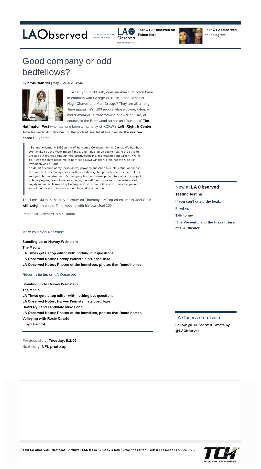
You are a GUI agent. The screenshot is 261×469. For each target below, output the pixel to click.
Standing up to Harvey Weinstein (50, 242)
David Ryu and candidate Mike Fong (52, 307)
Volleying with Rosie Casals (45, 318)
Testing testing (188, 194)
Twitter (153, 449)
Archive (73, 449)
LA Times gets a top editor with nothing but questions (68, 253)
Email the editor (134, 449)
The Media (31, 247)
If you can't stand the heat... (198, 201)
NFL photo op (54, 347)
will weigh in (33, 206)
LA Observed (205, 187)
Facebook (168, 449)
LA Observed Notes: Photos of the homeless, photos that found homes (82, 265)
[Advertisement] (119, 10)
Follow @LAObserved (193, 325)
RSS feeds (89, 449)
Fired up (182, 208)
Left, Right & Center (135, 126)
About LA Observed (34, 449)
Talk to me (184, 215)
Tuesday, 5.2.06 (62, 340)
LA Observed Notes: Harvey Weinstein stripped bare (66, 259)
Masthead (59, 449)
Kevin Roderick (38, 83)
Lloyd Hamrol (33, 324)
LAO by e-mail (110, 449)
